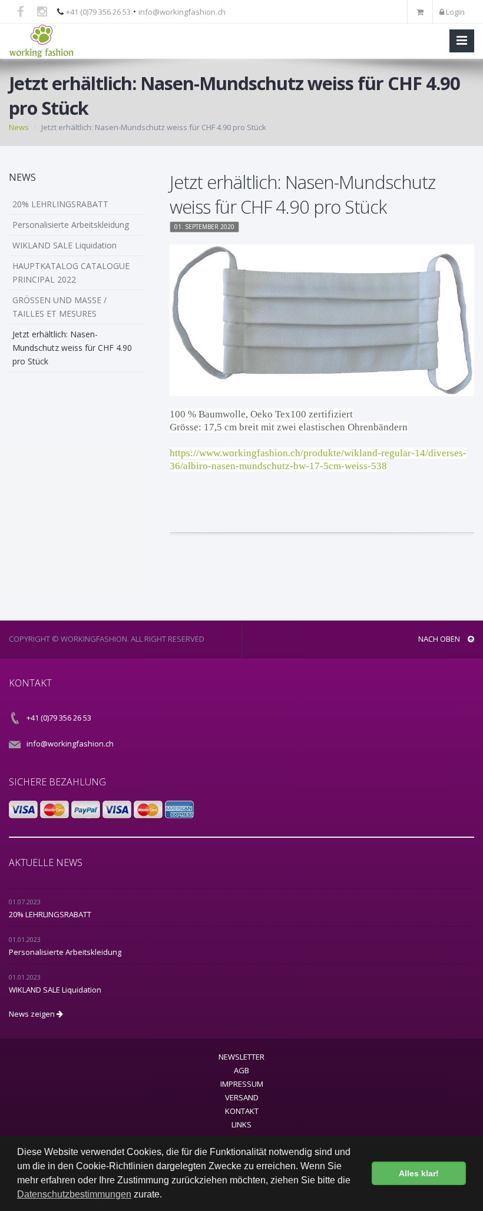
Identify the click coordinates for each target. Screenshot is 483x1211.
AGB (241, 1070)
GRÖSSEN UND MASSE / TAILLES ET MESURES (59, 306)
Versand (242, 1097)
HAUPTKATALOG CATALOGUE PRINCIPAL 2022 (71, 272)
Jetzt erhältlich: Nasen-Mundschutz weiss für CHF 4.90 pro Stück (72, 348)
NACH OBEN (440, 638)
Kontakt (242, 1111)
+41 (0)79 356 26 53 (98, 11)
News (19, 127)
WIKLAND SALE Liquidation (64, 245)
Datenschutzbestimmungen (74, 1194)
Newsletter (241, 1056)
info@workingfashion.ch (182, 11)
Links (241, 1124)
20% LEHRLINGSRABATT (60, 204)
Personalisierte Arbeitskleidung (70, 224)
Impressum (241, 1084)
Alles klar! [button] (419, 1173)
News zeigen (33, 1013)
